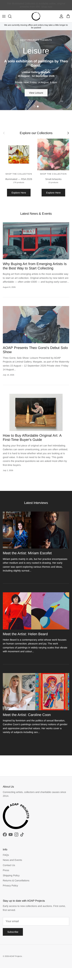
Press (6, 870)
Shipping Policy (11, 875)
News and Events (12, 860)
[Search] (11, 16)
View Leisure (36, 92)
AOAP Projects (16, 956)
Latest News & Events (36, 213)
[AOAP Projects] (36, 16)
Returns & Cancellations (16, 880)
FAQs (6, 855)
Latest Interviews (36, 503)
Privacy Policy (10, 885)
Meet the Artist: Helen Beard (25, 634)
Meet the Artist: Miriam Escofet (27, 553)
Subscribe (12, 931)
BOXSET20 (39, 6)
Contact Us (9, 865)
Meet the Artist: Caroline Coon (27, 715)
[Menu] (4, 16)
